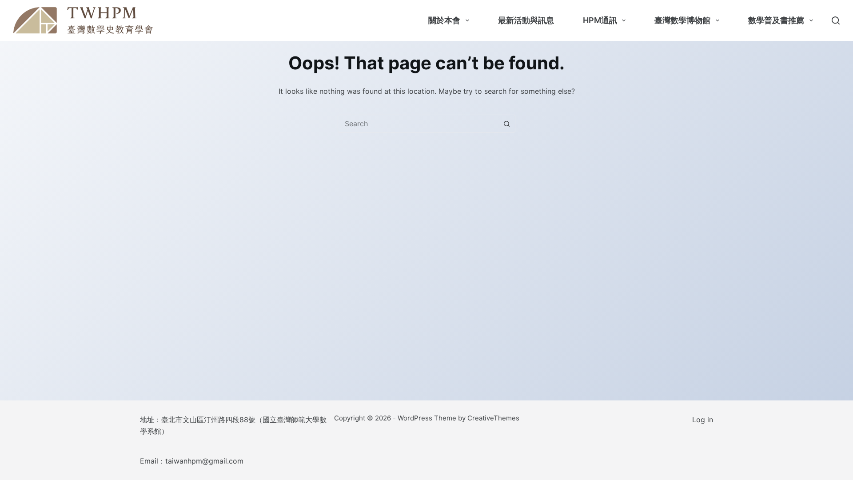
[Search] (836, 20)
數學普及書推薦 (776, 20)
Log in (702, 419)
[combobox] (418, 123)
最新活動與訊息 (526, 20)
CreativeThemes (493, 418)
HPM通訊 (600, 20)
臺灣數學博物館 (682, 20)
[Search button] (506, 123)
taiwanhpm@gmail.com (204, 460)
